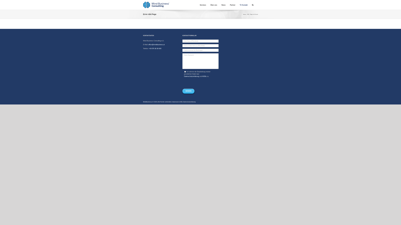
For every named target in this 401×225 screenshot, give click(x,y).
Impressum (175, 102)
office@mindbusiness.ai (156, 44)
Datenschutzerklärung (191, 76)
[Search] (253, 5)
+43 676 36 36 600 (155, 48)
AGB (181, 102)
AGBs (204, 76)
